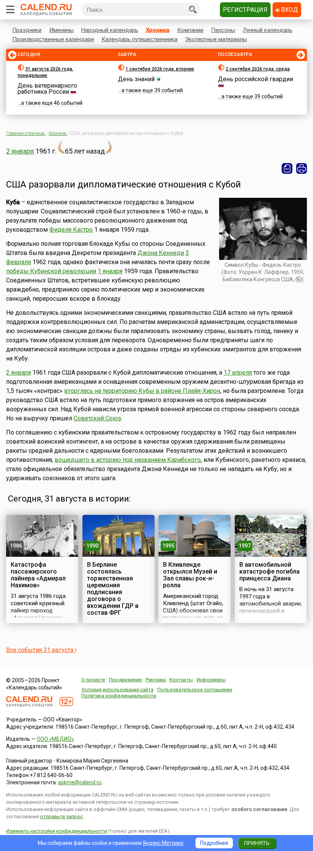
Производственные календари (53, 39)
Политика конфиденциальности (118, 696)
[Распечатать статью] (301, 168)
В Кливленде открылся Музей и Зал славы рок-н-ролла (190, 575)
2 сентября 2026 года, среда (258, 69)
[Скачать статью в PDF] (287, 168)
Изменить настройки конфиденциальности (56, 831)
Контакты (181, 680)
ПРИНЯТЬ (256, 843)
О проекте (93, 680)
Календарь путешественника (139, 39)
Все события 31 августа (40, 650)
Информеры (211, 680)
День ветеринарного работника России (47, 88)
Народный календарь (109, 30)
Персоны (223, 30)
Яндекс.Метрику (163, 843)
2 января (20, 151)
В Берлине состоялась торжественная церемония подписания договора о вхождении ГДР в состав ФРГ (113, 588)
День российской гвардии (255, 79)
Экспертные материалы (216, 39)
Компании (190, 30)
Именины (61, 30)
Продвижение (125, 680)
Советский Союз (97, 418)
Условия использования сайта (117, 689)
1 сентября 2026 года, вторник (160, 69)
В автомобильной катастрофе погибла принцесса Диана (269, 571)
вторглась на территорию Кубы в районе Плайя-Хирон (142, 390)
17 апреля (238, 372)
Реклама (156, 680)
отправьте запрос (61, 816)
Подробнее (214, 843)
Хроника (157, 30)
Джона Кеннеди (160, 252)
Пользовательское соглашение (194, 689)
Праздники (27, 30)
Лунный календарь (267, 30)
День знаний (136, 79)
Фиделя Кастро (71, 229)
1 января (110, 271)
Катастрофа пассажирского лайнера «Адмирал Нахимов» (38, 575)
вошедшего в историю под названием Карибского (128, 459)
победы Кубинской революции (51, 271)
